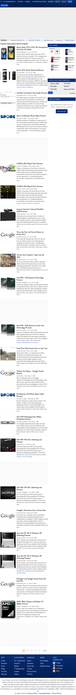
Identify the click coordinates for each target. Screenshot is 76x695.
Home (3, 661)
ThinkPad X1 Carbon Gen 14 (17, 40)
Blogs (3, 669)
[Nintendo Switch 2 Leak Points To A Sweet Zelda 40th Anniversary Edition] (66, 60)
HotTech (30, 674)
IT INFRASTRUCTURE (39, 1)
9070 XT (66, 86)
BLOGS (64, 1)
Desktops (29, 456)
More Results (72, 93)
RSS (57, 671)
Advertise (30, 663)
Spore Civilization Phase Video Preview (31, 116)
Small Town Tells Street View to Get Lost (32, 348)
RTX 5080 (67, 83)
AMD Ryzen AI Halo (48, 40)
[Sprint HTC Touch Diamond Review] (8, 75)
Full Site (4, 671)
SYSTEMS (20, 1)
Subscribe (4, 5)
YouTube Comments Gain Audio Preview (32, 93)
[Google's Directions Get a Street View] (8, 516)
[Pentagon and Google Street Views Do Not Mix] (8, 584)
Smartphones (29, 87)
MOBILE (27, 1)
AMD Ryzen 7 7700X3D (34, 40)
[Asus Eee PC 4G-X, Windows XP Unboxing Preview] (8, 539)
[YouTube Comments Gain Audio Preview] (8, 98)
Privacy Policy (31, 671)
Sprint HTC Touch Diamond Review (30, 70)
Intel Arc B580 (54, 83)
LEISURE (50, 1)
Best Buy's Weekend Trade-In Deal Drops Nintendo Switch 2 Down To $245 (57, 58)
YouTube (59, 668)
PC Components (35, 203)
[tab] (51, 52)
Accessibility (44, 661)
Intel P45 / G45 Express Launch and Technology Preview (30, 326)
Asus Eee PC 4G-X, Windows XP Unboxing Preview (29, 534)
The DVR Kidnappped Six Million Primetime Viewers (29, 418)
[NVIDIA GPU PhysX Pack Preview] (8, 168)
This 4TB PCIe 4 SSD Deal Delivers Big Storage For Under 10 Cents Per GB (71, 67)
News (18, 64)
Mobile (23, 87)
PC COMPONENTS (9, 1)
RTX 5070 (53, 89)
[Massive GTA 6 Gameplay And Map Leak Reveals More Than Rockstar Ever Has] (52, 67)
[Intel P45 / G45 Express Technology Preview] (8, 283)
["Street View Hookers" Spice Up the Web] (8, 260)
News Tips (30, 666)
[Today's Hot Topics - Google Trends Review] (8, 373)
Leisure (16, 671)
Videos (16, 674)
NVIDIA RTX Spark (69, 40)
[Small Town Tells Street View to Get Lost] (8, 353)
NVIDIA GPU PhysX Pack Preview (30, 163)
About (29, 661)
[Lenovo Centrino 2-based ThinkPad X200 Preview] (8, 214)
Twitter (58, 663)
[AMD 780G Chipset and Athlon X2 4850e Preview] (8, 609)
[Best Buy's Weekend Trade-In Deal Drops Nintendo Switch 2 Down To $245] (52, 59)
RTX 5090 (53, 86)
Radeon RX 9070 (69, 89)
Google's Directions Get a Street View (31, 510)
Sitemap (4, 674)
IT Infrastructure (19, 669)
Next (44, 650)
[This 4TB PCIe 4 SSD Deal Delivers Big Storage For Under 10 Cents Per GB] (66, 68)
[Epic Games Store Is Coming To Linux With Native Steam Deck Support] (66, 52)
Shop (70, 1)
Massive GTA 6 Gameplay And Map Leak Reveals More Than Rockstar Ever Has (57, 66)
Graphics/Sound (26, 203)
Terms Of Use (56, 693)
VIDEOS (57, 1)
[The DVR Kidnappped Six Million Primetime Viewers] (8, 423)
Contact (29, 669)
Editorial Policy (45, 666)
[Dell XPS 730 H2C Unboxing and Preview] (8, 445)
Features (19, 87)
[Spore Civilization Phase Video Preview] (8, 116)
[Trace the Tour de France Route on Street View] (8, 235)
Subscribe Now (61, 111)
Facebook (59, 665)
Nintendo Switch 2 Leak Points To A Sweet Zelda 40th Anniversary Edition (72, 59)
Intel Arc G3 (59, 40)
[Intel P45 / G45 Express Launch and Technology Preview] (8, 331)
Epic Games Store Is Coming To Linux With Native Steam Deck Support (71, 51)
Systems (24, 456)
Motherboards (25, 342)
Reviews (4, 663)
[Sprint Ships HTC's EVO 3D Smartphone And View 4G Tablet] (8, 52)
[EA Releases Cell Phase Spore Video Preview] (8, 395)
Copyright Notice (45, 693)
